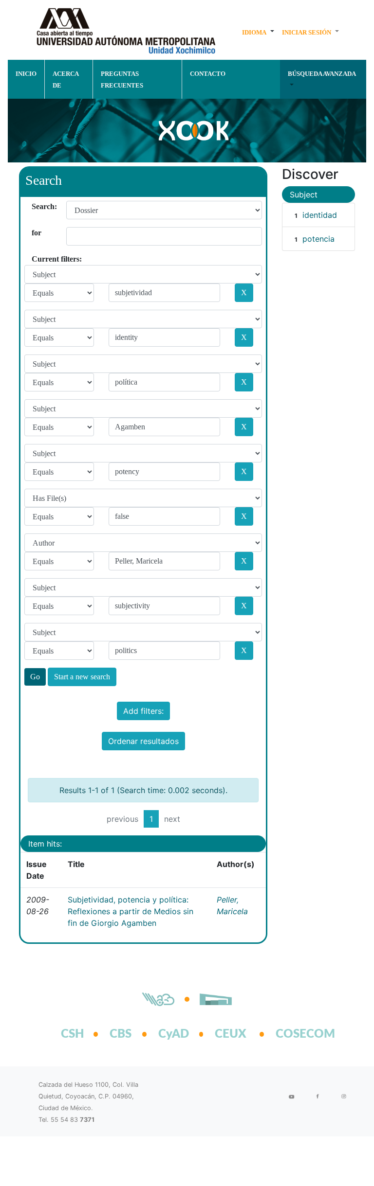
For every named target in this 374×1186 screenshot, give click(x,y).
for (35, 233)
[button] (258, 32)
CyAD (173, 1034)
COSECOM (295, 1034)
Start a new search (82, 677)
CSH (72, 1034)
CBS (120, 1034)
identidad (319, 215)
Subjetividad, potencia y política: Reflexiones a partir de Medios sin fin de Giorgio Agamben (130, 911)
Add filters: (143, 711)
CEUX (230, 1034)
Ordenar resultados (143, 741)
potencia (318, 239)
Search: (35, 206)
